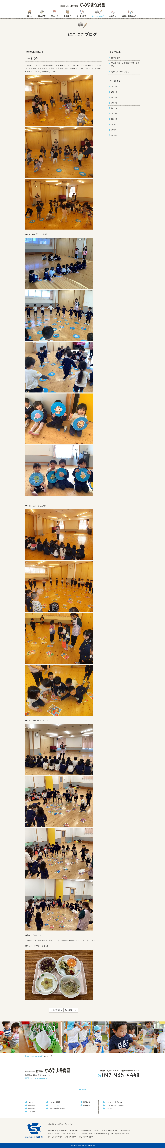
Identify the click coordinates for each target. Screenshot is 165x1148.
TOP (82, 1089)
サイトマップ (111, 1108)
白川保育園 (52, 1130)
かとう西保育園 (70, 1137)
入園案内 (67, 14)
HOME (29, 14)
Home (30, 1102)
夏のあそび (115, 58)
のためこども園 (99, 1130)
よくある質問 (81, 14)
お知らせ (113, 14)
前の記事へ (57, 1010)
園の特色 (55, 14)
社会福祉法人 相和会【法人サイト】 (61, 1124)
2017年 (114, 135)
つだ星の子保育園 (101, 1134)
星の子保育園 (125, 1130)
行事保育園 (63, 1130)
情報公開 (86, 1105)
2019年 (114, 124)
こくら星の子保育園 (85, 1134)
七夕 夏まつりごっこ (120, 72)
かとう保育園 (113, 1130)
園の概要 (42, 14)
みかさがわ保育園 (68, 1134)
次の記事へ (69, 1010)
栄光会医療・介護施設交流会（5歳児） (125, 64)
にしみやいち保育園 (86, 1137)
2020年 (114, 119)
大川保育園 (74, 1130)
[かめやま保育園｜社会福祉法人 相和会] (82, 4)
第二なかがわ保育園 (55, 1137)
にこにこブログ (97, 14)
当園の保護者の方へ (130, 14)
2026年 (114, 86)
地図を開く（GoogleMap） (36, 1078)
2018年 (114, 130)
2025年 (114, 92)
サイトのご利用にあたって (116, 1102)
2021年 (114, 113)
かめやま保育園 (53, 1134)
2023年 (114, 103)
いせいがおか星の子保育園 (119, 1134)
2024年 (114, 97)
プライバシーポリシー (115, 1105)
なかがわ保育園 (85, 1130)
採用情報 (86, 1102)
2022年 (114, 108)
